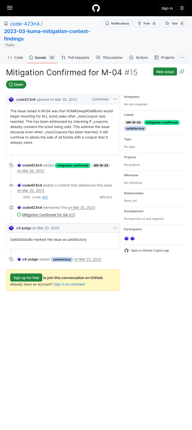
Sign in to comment (69, 284)
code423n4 (26, 99)
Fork (149, 23)
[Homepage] (96, 8)
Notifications (120, 23)
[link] (29, 165)
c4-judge (23, 228)
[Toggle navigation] (10, 8)
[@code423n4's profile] (11, 99)
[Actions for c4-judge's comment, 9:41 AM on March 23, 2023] (115, 228)
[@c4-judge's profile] (11, 228)
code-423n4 (25, 24)
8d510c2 (106, 197)
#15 (45, 197)
